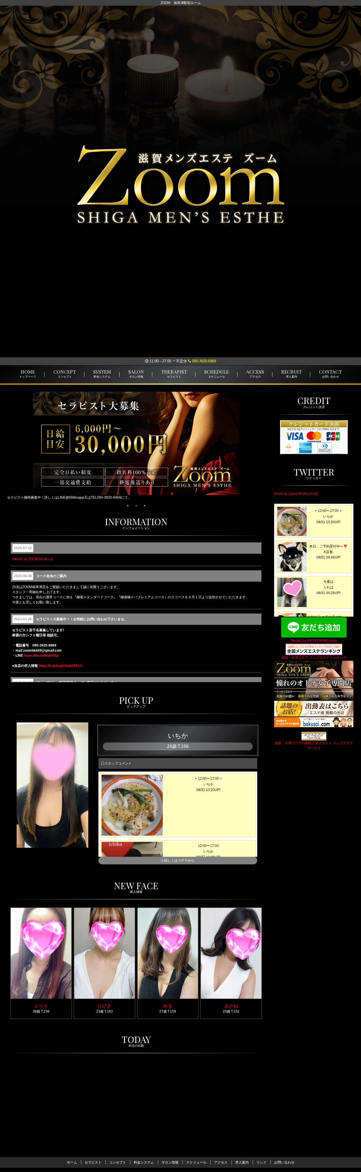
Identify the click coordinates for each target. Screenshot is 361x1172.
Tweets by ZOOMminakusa (32, 559)
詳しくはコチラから (179, 861)
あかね (231, 1005)
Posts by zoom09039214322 (296, 494)
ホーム (72, 1162)
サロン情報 (170, 1162)
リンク (261, 1162)
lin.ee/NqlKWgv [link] (41, 656)
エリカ (41, 1005)
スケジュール (196, 1162)
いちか (178, 736)
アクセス (221, 1162)
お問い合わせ (284, 1162)
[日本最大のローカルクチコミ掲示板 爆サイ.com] (313, 722)
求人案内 (242, 1162)
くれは (30, 1126)
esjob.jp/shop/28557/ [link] (60, 666)
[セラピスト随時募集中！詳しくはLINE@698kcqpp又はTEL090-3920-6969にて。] (136, 447)
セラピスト (93, 1162)
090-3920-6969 (203, 361)
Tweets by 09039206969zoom (314, 641)
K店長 (157, 1126)
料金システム (144, 1162)
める (167, 1005)
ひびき (104, 1005)
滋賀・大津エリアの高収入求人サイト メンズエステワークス (313, 745)
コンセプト (117, 1162)
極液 (115, 1128)
